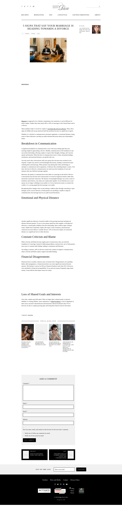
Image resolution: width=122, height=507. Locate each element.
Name (25, 403)
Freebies (45, 480)
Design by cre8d (61, 499)
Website (25, 419)
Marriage (24, 121)
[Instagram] (30, 6)
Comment (26, 383)
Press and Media (55, 480)
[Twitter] (24, 6)
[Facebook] (22, 6)
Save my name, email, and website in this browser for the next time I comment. (45, 429)
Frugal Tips (30, 315)
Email (25, 411)
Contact (65, 480)
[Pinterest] (28, 6)
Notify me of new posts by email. (34, 435)
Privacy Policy (75, 480)
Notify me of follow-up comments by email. (37, 433)
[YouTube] (33, 6)
